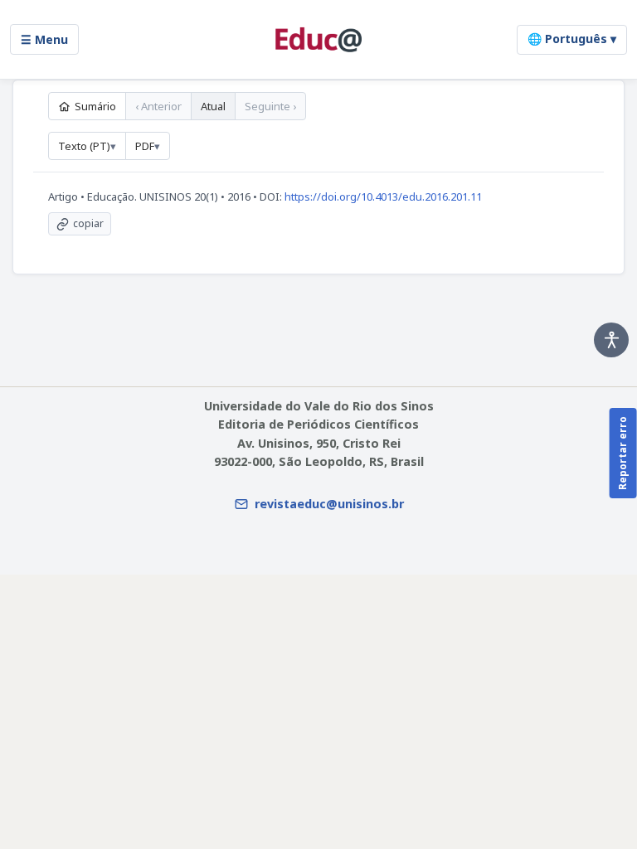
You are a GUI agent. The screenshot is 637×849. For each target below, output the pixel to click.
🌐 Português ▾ (572, 38)
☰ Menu (44, 39)
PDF (144, 145)
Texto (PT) (84, 145)
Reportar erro (622, 453)
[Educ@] (318, 39)
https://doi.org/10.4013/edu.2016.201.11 (383, 196)
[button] (611, 340)
